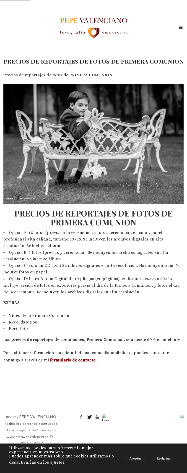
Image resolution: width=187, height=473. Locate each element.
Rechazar (163, 458)
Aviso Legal (16, 430)
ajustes (57, 462)
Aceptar (135, 458)
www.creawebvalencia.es (27, 437)
